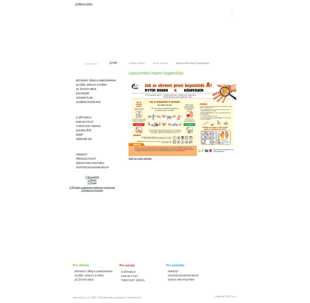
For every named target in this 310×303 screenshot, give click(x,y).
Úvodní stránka (137, 63)
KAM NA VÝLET (85, 121)
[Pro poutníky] (92, 146)
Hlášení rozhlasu (88, 102)
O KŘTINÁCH (83, 117)
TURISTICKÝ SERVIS (88, 126)
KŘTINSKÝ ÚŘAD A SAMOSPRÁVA (96, 80)
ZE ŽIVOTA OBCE (86, 89)
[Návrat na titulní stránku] (84, 4)
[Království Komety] (92, 190)
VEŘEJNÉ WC (84, 139)
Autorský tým (135, 297)
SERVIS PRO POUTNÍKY (90, 163)
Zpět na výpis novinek (140, 158)
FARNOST (82, 154)
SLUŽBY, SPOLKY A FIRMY (91, 84)
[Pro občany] (92, 72)
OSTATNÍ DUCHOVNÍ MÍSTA (92, 167)
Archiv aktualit (160, 63)
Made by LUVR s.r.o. (226, 296)
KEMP (79, 134)
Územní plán (84, 97)
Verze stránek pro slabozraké (213, 2)
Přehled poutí (86, 158)
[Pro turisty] (92, 109)
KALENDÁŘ (82, 93)
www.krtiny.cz (80, 297)
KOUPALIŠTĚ (83, 130)
